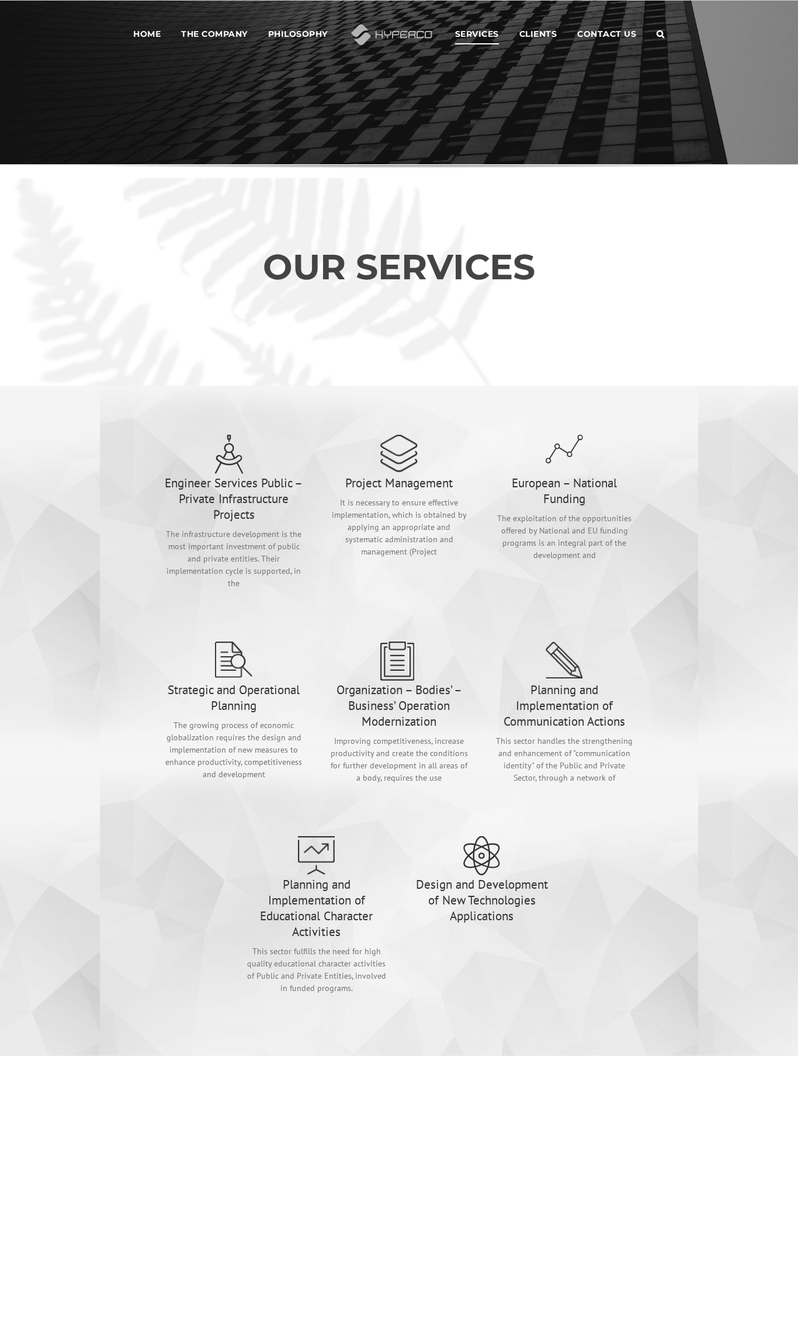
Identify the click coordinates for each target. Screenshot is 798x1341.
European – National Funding (564, 491)
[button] (633, 33)
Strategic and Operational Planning (234, 697)
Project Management (399, 483)
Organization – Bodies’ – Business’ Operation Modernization (399, 705)
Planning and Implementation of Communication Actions (564, 705)
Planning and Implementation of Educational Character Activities (316, 908)
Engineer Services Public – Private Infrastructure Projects (234, 498)
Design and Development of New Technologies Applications (482, 900)
